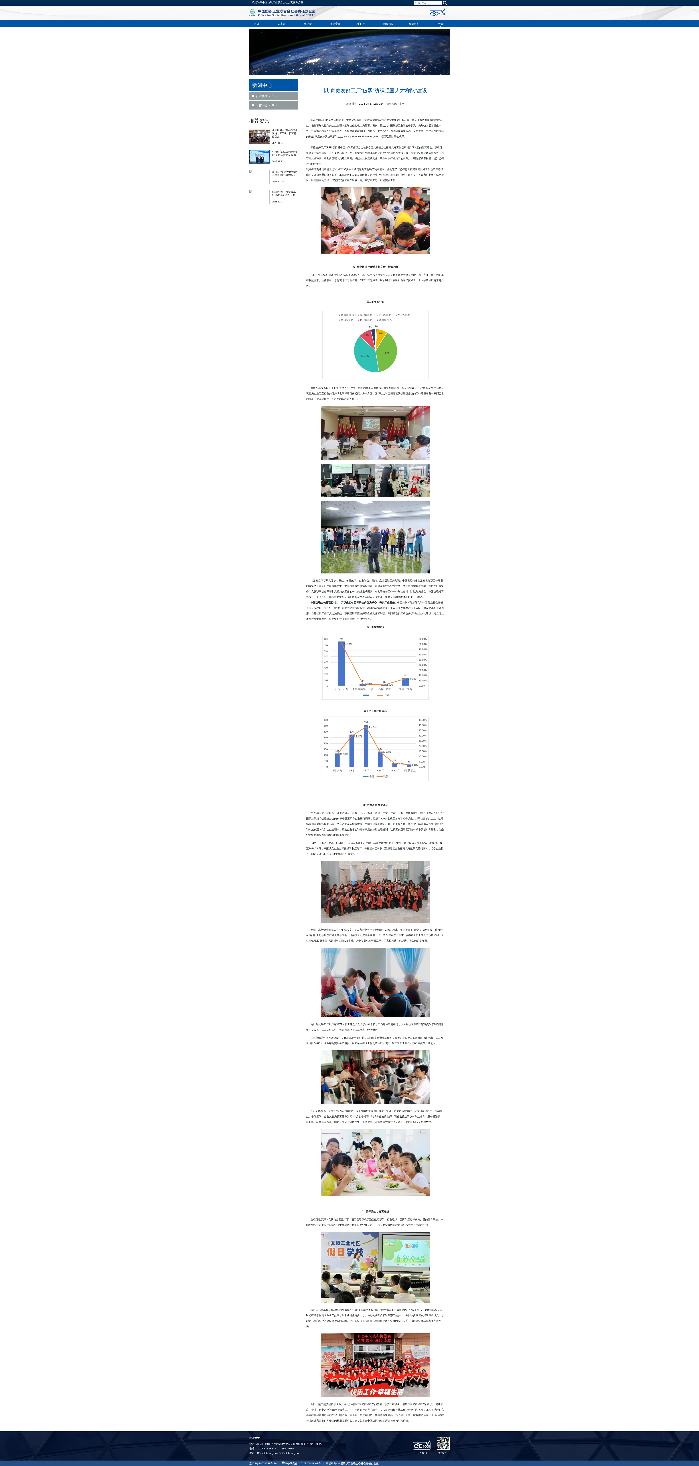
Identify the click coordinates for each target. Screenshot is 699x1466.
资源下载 (388, 23)
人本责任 (283, 23)
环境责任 (309, 23)
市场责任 (335, 23)
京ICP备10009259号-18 (263, 1463)
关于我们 (440, 23)
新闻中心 (361, 23)
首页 (256, 23)
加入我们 (422, 1452)
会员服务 (414, 23)
